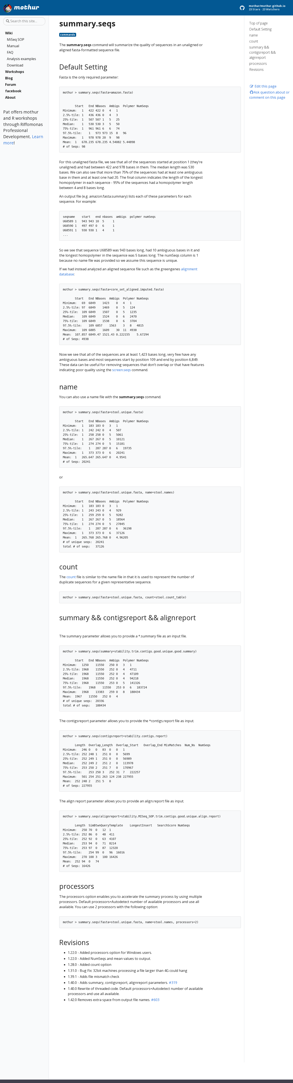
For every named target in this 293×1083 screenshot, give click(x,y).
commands (67, 34)
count (253, 41)
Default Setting (260, 29)
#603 (155, 999)
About (10, 97)
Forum (10, 84)
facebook (13, 91)
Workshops (14, 71)
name (253, 35)
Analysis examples (21, 58)
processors (258, 63)
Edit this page (265, 86)
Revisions (256, 69)
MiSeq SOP (15, 39)
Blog (9, 78)
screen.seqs (121, 370)
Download (15, 65)
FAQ (10, 52)
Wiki (9, 33)
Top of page (258, 23)
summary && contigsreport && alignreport (262, 52)
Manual (13, 46)
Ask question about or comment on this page (269, 95)
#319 (173, 982)
